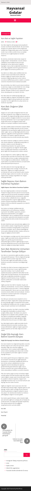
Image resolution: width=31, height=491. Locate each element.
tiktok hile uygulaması (13, 468)
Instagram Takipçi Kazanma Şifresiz (17, 460)
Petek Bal (3, 415)
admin (2, 42)
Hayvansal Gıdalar (16, 10)
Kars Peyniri (4, 412)
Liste (7, 463)
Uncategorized (6, 33)
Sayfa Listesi (10, 465)
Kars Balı (3, 408)
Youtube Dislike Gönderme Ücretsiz (17, 470)
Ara (5, 450)
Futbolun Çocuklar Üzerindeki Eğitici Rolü (18, 440)
